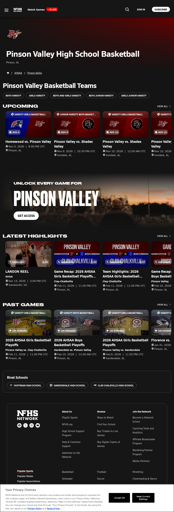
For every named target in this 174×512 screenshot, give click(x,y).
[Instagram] (31, 425)
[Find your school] (127, 9)
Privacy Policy (35, 508)
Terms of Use (53, 508)
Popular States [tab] (25, 476)
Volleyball (67, 478)
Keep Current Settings (143, 498)
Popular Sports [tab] (25, 471)
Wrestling (138, 471)
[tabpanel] (109, 478)
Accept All (119, 497)
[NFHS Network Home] (18, 10)
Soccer (101, 478)
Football (101, 471)
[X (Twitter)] (25, 425)
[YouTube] (38, 425)
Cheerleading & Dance (145, 478)
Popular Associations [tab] (28, 481)
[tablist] (34, 476)
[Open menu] (6, 10)
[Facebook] (19, 425)
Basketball (68, 471)
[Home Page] (8, 73)
